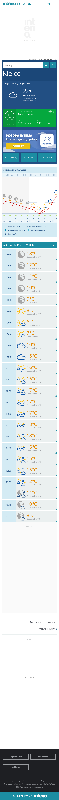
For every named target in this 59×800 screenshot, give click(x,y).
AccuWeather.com (49, 59)
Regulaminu (45, 781)
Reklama (16, 767)
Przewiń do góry (47, 628)
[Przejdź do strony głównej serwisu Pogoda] (24, 4)
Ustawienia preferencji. (12, 784)
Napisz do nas (16, 756)
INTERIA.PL (46, 784)
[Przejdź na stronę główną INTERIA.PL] (10, 3)
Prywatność (26, 784)
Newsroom (43, 756)
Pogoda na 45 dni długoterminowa (29, 157)
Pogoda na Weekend (47, 157)
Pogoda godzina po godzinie (11, 157)
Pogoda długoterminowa (42, 622)
